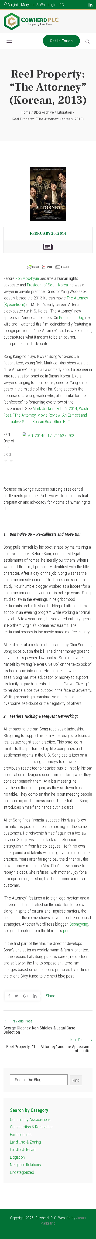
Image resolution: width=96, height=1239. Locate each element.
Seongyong (78, 924)
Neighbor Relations (25, 1164)
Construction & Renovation (31, 1126)
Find (75, 1080)
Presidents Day (71, 317)
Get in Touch (61, 40)
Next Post (78, 1040)
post (67, 930)
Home (26, 112)
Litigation (64, 112)
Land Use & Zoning (25, 1142)
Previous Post (21, 1021)
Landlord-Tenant (23, 1149)
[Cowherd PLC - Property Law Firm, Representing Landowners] (31, 21)
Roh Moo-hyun (27, 278)
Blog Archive (44, 112)
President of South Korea (47, 284)
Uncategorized (22, 1172)
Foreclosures (20, 1134)
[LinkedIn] (91, 5)
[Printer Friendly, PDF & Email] (48, 267)
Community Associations (30, 1119)
